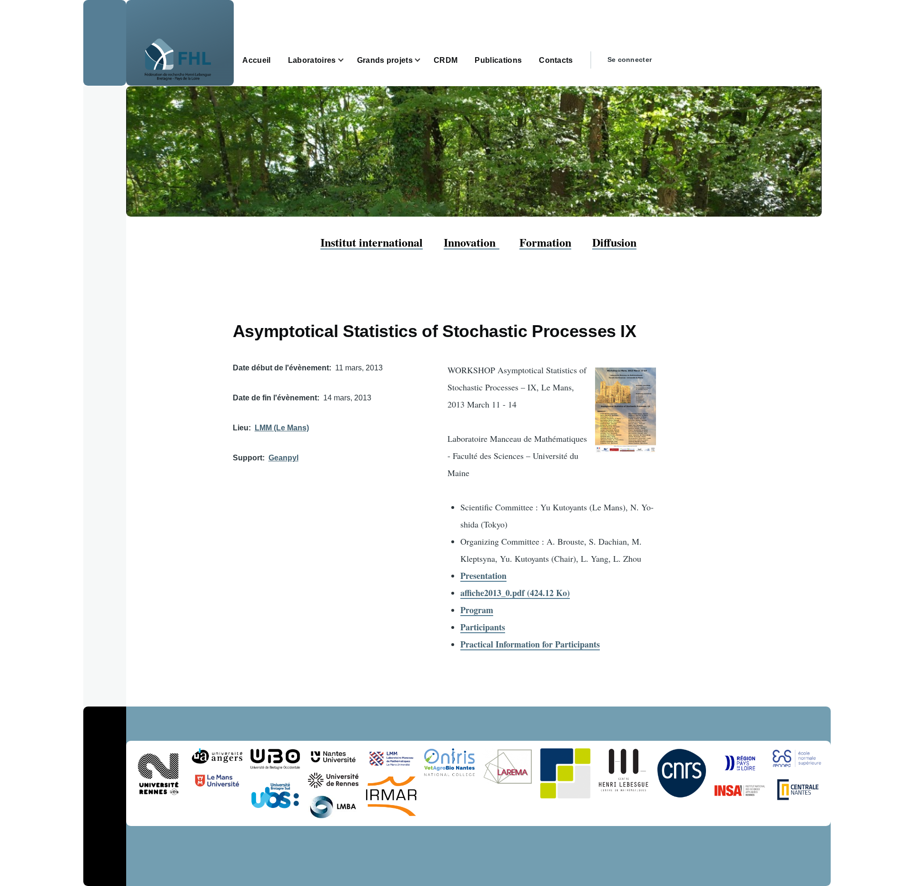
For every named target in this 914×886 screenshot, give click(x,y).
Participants (482, 627)
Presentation (483, 575)
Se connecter (629, 59)
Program (476, 610)
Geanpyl (283, 458)
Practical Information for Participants (530, 644)
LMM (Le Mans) (282, 428)
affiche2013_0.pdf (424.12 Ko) (515, 593)
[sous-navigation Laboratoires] (346, 60)
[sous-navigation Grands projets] (423, 60)
